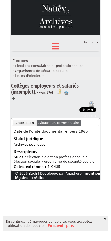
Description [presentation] (24, 123)
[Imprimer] (92, 104)
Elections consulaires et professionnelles (49, 66)
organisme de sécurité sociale (69, 161)
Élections (20, 61)
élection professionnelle (64, 157)
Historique (90, 42)
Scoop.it (89, 116)
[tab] (24, 123)
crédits (37, 178)
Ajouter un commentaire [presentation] (58, 123)
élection (33, 157)
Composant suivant (13, 98)
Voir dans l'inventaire (58, 91)
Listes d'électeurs (29, 76)
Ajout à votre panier (66, 93)
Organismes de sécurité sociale (41, 71)
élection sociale (27, 161)
